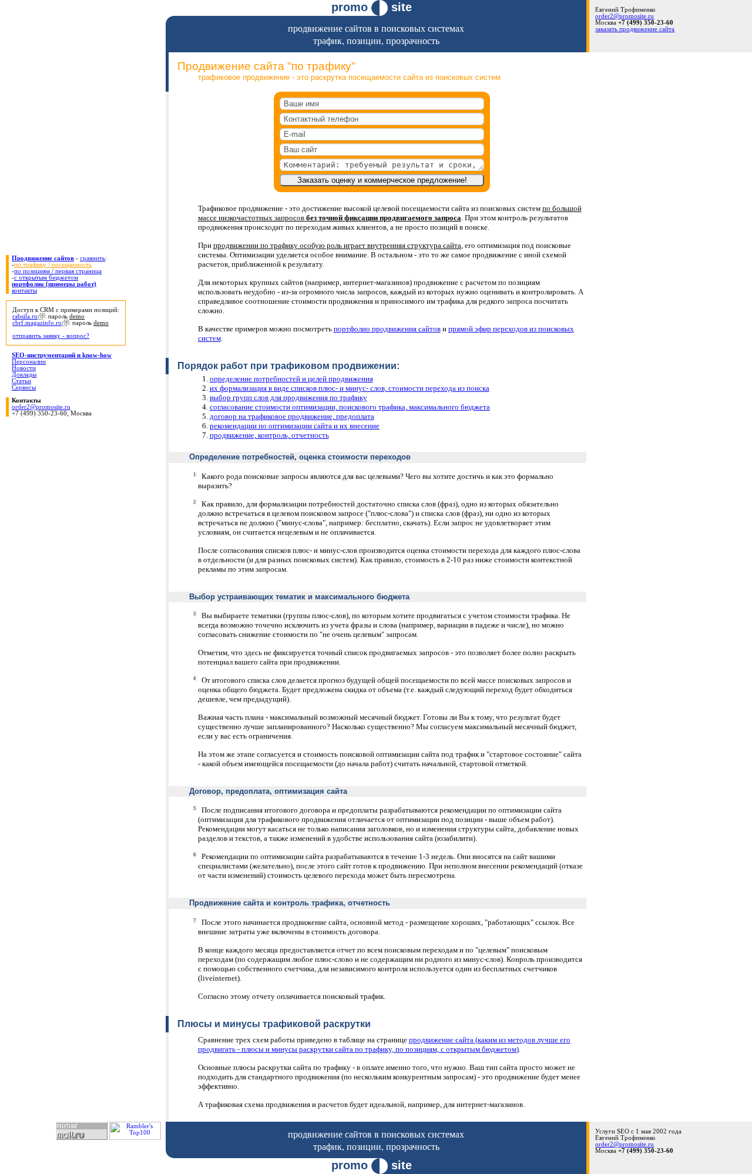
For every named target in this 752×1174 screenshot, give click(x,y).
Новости (24, 368)
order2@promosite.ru (624, 16)
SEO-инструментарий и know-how (62, 355)
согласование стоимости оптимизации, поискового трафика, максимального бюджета (350, 406)
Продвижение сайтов (43, 258)
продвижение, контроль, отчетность (269, 435)
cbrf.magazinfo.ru (37, 323)
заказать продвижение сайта (634, 29)
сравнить (92, 258)
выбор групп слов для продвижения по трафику (288, 397)
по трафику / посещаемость (53, 264)
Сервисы (24, 387)
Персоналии (29, 361)
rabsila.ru (25, 316)
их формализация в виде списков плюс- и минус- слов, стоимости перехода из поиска (349, 388)
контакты (24, 290)
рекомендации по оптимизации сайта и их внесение (295, 425)
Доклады (24, 374)
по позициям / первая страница (58, 271)
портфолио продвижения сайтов (387, 328)
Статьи (21, 381)
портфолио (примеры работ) (54, 284)
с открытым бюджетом (46, 277)
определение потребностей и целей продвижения (291, 378)
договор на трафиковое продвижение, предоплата (292, 416)
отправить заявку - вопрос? (50, 336)
